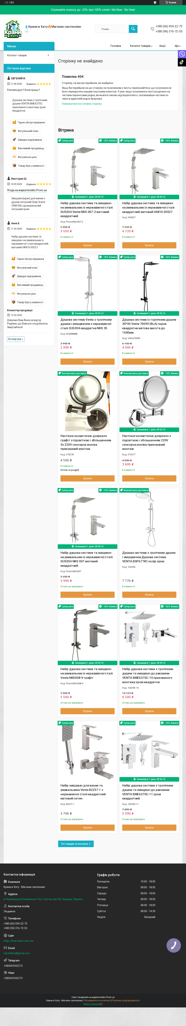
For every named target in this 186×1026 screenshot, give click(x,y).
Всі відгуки (14, 339)
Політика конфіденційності (126, 1000)
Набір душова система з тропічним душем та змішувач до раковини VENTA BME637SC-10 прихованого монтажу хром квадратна (147, 675)
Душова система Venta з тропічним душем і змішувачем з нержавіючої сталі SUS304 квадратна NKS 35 (86, 324)
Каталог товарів (140, 45)
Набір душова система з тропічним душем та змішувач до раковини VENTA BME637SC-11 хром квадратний (147, 792)
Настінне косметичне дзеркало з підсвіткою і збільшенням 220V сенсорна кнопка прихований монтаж (146, 442)
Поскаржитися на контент (97, 1000)
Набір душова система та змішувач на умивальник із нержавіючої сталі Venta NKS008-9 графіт (86, 673)
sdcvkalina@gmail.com (17, 953)
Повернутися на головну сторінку (82, 103)
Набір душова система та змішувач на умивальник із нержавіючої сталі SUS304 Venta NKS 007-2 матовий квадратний (86, 209)
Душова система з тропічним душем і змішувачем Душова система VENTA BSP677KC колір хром (148, 557)
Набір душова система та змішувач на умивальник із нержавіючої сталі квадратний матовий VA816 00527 (148, 207)
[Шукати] (133, 29)
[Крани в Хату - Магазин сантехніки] (13, 29)
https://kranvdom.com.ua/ (19, 940)
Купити (87, 245)
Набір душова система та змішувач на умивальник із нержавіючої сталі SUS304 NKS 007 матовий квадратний (86, 559)
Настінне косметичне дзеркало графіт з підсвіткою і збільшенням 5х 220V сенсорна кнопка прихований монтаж (85, 442)
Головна (115, 45)
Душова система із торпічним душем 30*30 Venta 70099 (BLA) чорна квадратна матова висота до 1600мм (149, 326)
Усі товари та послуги (74, 843)
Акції (162, 45)
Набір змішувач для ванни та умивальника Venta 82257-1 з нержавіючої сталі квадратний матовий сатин (83, 792)
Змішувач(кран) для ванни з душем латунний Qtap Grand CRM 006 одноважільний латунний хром (28, 204)
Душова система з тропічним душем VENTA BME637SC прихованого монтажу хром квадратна (29, 105)
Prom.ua (110, 997)
